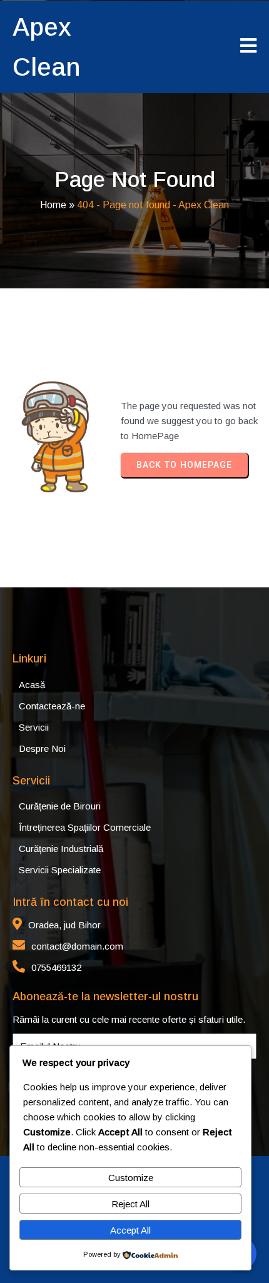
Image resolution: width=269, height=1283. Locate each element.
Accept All (130, 1230)
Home (53, 205)
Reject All (130, 1204)
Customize (130, 1177)
